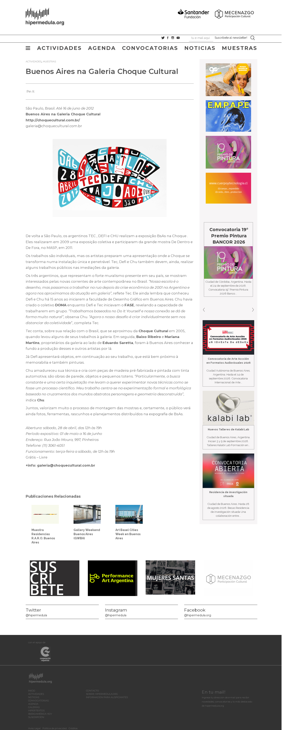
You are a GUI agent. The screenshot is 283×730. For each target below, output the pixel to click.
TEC (92, 236)
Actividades (59, 48)
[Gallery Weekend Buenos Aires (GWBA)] (87, 514)
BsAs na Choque (171, 236)
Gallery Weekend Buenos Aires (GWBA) (87, 534)
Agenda (102, 48)
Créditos (73, 728)
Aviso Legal (34, 728)
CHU (114, 236)
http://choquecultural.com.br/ (53, 120)
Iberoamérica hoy (40, 713)
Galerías (34, 707)
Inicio (31, 690)
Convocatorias (150, 48)
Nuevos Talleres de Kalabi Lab (228, 429)
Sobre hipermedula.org (102, 694)
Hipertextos (36, 710)
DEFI (102, 236)
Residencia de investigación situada (228, 494)
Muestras (239, 48)
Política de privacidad (54, 728)
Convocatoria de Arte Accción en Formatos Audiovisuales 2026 (228, 360)
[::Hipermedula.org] (49, 16)
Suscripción (36, 717)
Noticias (200, 48)
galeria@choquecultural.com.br (54, 126)
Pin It (30, 91)
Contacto (92, 690)
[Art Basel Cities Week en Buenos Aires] (129, 514)
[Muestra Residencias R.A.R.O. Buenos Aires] (45, 514)
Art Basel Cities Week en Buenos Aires (127, 534)
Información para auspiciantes (107, 697)
